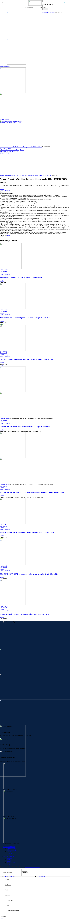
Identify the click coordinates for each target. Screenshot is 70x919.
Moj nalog (9, 858)
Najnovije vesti (11, 862)
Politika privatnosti (12, 848)
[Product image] (35, 405)
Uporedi (9, 905)
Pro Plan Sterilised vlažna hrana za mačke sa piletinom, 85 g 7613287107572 (27, 532)
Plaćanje (9, 861)
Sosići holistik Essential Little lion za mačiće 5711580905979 (21, 278)
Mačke (7, 119)
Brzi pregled (3, 271)
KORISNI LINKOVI (9, 847)
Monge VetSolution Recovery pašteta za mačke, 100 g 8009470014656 (24, 614)
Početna (2, 119)
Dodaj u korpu (65, 185)
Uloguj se (45, 9)
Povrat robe (10, 853)
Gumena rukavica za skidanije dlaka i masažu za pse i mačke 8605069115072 (21, 147)
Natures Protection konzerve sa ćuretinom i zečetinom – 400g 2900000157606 (27, 359)
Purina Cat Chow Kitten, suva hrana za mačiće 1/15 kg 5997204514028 (25, 427)
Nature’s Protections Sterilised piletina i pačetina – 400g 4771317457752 (25, 318)
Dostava (9, 851)
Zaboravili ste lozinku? (48, 12)
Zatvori (2, 918)
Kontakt (9, 864)
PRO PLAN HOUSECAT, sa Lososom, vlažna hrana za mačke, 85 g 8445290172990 (29, 574)
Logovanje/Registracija (13, 910)
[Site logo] (34, 3)
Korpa (8, 859)
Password (48, 4)
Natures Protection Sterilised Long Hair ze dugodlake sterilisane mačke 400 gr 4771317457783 (26, 175)
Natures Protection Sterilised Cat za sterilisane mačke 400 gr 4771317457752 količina (29, 185)
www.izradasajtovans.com (32, 867)
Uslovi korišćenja (11, 850)
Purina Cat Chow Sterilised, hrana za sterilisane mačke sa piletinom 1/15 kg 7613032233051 (32, 492)
